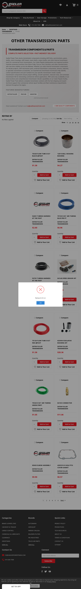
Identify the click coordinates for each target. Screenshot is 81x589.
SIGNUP (40, 311)
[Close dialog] (62, 275)
